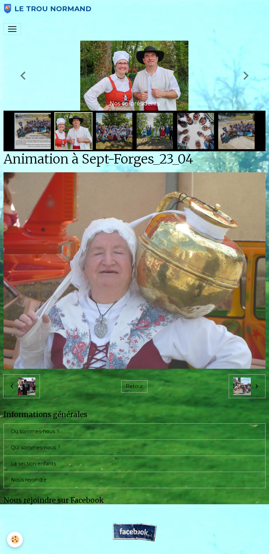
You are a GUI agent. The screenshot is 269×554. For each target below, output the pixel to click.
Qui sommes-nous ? (35, 447)
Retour (134, 386)
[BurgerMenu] (12, 29)
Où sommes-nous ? (35, 431)
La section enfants (33, 463)
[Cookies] (15, 539)
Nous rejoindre (29, 480)
